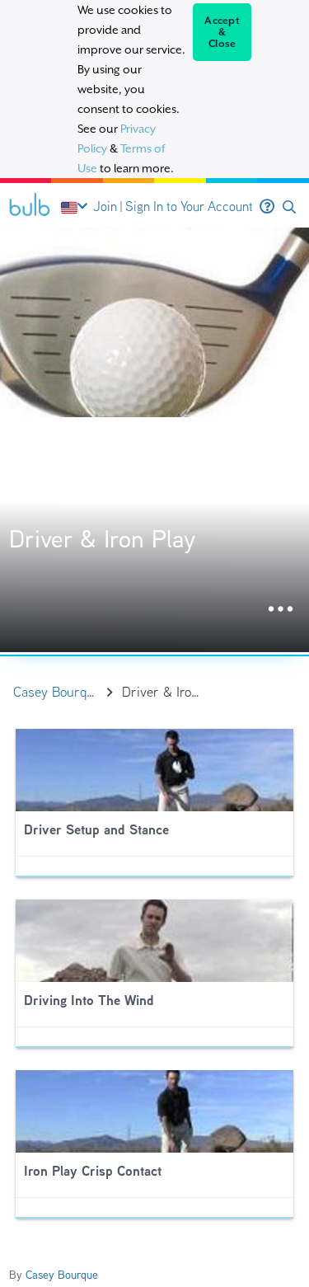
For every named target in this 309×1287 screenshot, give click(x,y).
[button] (289, 207)
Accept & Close (222, 32)
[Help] (267, 207)
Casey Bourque (62, 1274)
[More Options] (280, 609)
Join (105, 206)
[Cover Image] (154, 440)
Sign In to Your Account (189, 206)
